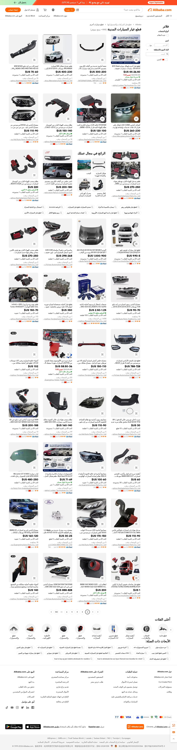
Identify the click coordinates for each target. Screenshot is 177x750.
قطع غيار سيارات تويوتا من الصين (29, 653)
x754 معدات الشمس (122, 653)
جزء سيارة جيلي (160, 647)
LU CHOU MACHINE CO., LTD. (60, 545)
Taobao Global (99, 738)
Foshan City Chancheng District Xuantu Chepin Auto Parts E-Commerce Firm (57, 192)
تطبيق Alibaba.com (51, 727)
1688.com (62, 738)
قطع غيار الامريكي (71, 653)
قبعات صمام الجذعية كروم (75, 213)
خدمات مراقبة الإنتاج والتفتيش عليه (124, 697)
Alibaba (138, 24)
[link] (173, 725)
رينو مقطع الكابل (54, 213)
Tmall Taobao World (76, 738)
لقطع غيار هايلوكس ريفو (129, 207)
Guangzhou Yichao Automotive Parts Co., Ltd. (57, 265)
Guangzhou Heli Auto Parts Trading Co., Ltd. (23, 139)
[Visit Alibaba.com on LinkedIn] (27, 707)
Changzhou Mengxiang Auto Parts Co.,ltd (57, 81)
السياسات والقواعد (130, 702)
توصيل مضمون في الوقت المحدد (125, 687)
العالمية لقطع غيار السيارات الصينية (96, 653)
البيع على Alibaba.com (25, 677)
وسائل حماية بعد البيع (129, 692)
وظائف (169, 692)
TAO (108, 738)
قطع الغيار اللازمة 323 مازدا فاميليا (99, 647)
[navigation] (157, 318)
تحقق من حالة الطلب (26, 687)
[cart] (45, 10)
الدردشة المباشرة (62, 682)
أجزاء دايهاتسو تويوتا (130, 213)
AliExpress (51, 738)
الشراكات (30, 697)
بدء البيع (31, 682)
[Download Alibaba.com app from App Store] (33, 726)
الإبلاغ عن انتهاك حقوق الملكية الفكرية (54, 697)
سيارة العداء (140, 653)
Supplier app (94, 727)
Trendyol (116, 738)
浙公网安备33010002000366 (131, 746)
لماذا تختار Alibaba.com (163, 677)
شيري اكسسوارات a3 (141, 647)
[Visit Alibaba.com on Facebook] (32, 707)
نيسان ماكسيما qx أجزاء (106, 207)
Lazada (88, 738)
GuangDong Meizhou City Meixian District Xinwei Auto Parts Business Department (91, 261)
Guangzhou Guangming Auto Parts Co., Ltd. (91, 485)
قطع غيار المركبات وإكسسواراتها (119, 24)
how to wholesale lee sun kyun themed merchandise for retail (119, 659)
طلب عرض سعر (97, 682)
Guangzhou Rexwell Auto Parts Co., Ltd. (91, 321)
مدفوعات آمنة (132, 677)
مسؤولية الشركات (165, 687)
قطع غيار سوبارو (52, 653)
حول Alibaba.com (164, 672)
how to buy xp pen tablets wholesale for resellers (72, 659)
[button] (77, 9)
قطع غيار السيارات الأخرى (32, 213)
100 (56, 612)
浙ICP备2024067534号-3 (154, 746)
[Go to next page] (51, 612)
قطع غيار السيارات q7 (45, 647)
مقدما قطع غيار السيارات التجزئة (70, 647)
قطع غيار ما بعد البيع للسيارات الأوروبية (104, 213)
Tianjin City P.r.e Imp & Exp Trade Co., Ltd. (125, 261)
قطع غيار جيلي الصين (23, 647)
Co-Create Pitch (165, 682)
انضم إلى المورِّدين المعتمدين (23, 692)
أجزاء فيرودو (122, 647)
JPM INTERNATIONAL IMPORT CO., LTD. (91, 81)
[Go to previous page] (97, 612)
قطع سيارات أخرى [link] (97, 24)
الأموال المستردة (62, 692)
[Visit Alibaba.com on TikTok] (6, 707)
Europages (126, 738)
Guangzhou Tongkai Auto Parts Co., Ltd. (57, 319)
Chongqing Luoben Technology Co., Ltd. (125, 85)
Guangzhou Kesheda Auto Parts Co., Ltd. (23, 81)
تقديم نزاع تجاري (62, 687)
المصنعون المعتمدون (95, 677)
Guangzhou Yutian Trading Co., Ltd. (58, 380)
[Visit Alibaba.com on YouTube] (12, 707)
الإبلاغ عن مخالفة (62, 702)
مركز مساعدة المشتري (60, 677)
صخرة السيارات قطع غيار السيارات (79, 207)
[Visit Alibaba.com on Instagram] (17, 707)
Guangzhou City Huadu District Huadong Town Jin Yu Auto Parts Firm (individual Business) (23, 488)
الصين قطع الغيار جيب (159, 653)
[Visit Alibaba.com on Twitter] (22, 707)
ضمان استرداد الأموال (129, 682)
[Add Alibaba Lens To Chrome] (135, 726)
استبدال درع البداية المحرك (33, 207)
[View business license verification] (112, 746)
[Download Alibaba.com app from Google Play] (14, 726)
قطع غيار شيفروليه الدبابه (158, 659)
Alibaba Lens (162, 727)
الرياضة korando (54, 207)
